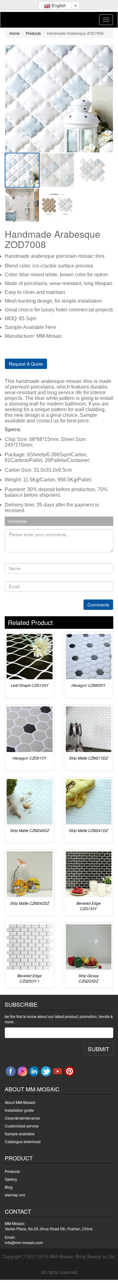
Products (33, 33)
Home (14, 33)
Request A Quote (26, 364)
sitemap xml (15, 1194)
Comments (98, 605)
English (58, 5)
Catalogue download (23, 1141)
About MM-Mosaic (20, 1102)
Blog (9, 1187)
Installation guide (19, 1110)
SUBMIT (98, 1049)
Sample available (20, 1133)
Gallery (11, 1179)
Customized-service (22, 1125)
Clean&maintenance (22, 1118)
